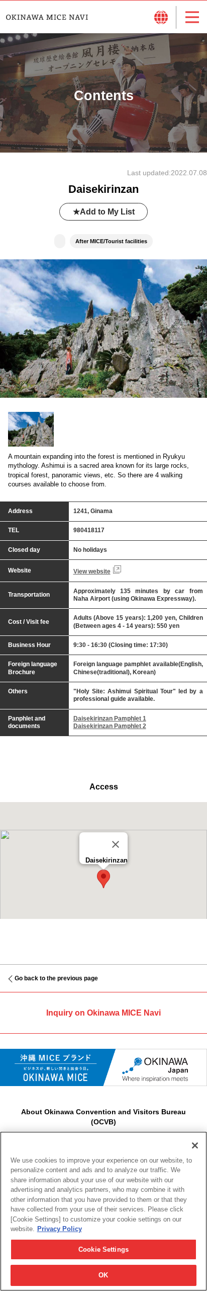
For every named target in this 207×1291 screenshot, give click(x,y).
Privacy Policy (59, 1229)
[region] (103, 1211)
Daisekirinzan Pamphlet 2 (109, 726)
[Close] (116, 844)
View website (92, 571)
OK (103, 1275)
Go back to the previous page (56, 978)
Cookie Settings (103, 1249)
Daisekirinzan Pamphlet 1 (109, 718)
